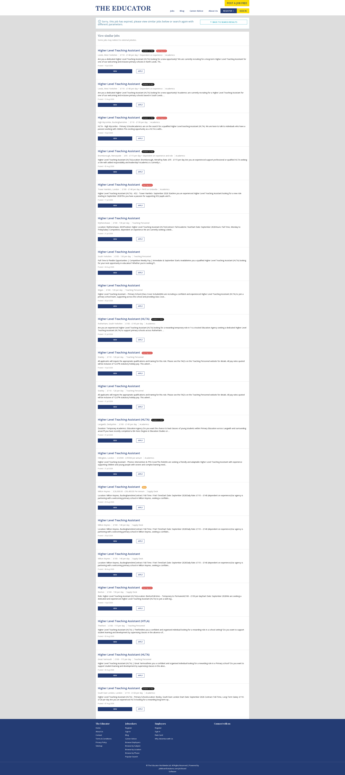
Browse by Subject (132, 746)
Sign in (128, 731)
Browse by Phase (132, 753)
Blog (182, 10)
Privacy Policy (101, 742)
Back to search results (225, 22)
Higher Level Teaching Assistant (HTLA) (123, 621)
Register (128, 728)
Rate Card (159, 735)
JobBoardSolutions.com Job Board (172, 768)
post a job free (237, 3)
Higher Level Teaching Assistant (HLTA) (124, 319)
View (115, 71)
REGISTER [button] (228, 10)
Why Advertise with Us (164, 738)
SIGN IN (243, 10)
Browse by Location (133, 749)
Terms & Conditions (104, 738)
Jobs (172, 10)
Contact (99, 735)
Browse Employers (132, 742)
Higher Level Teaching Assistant (119, 50)
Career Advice (196, 10)
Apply (140, 71)
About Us (213, 10)
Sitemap (99, 746)
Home (98, 728)
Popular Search (131, 756)
